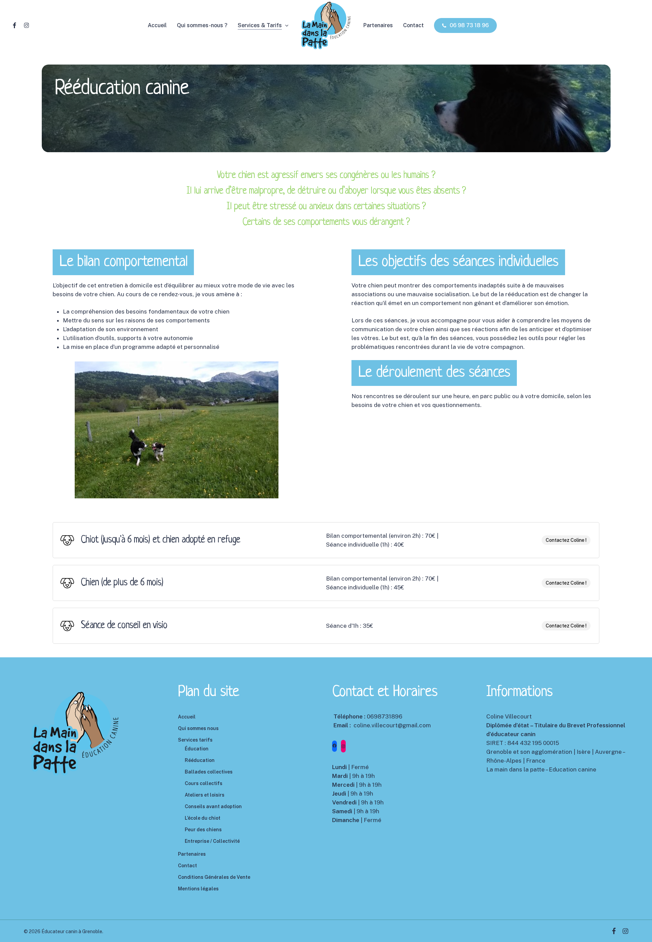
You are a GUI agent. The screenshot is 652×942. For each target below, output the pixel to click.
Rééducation (200, 760)
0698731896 (384, 716)
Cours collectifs (203, 783)
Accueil (187, 716)
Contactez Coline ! (566, 540)
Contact (187, 865)
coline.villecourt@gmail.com (392, 725)
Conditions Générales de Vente (214, 877)
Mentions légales (198, 888)
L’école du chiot (202, 818)
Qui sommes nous (198, 728)
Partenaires (192, 854)
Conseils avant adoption (213, 806)
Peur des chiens (203, 829)
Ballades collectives (209, 772)
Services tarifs (195, 740)
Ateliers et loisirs (204, 795)
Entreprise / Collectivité (212, 841)
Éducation (197, 748)
